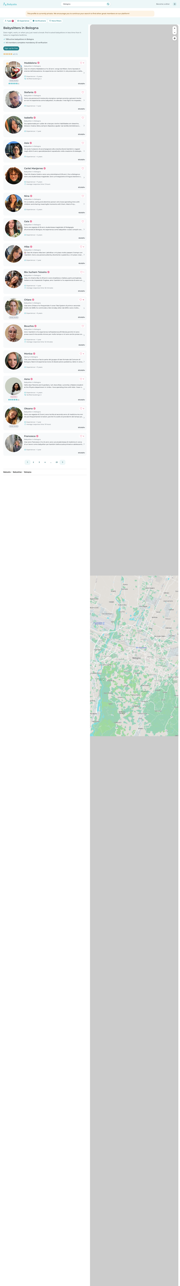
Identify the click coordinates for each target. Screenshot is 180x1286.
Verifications (40, 21)
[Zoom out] (174, 32)
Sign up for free (11, 48)
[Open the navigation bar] (175, 4)
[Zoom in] (174, 28)
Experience (24, 21)
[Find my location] (174, 38)
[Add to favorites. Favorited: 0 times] (83, 92)
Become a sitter (163, 4)
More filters (56, 21)
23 (57, 462)
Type (10, 21)
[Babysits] (10, 4)
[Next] (62, 462)
